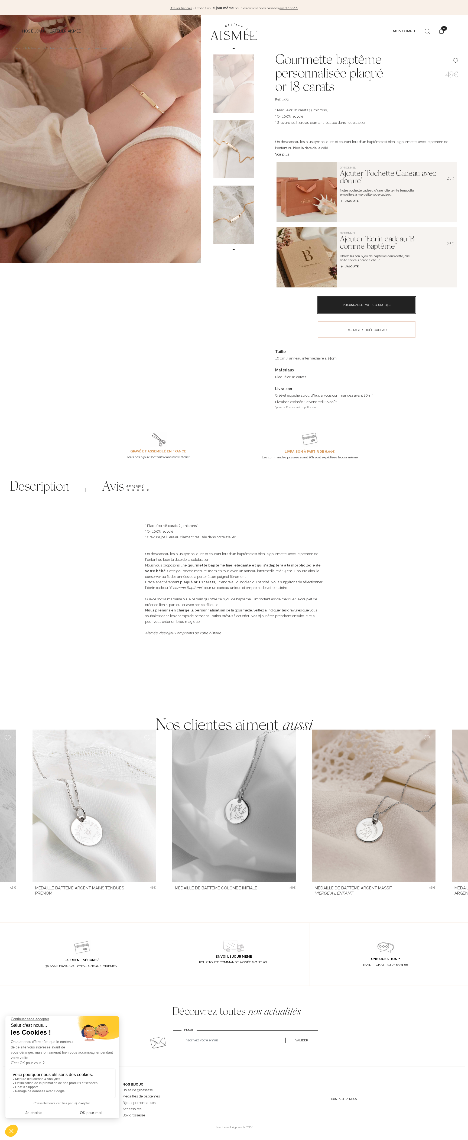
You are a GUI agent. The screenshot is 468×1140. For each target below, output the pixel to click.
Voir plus (282, 154)
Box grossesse (133, 1115)
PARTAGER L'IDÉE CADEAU (367, 330)
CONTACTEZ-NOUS (344, 1098)
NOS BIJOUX (132, 1084)
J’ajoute (352, 200)
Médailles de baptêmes (141, 1096)
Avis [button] (112, 487)
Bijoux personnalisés (138, 1103)
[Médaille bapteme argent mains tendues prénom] (94, 806)
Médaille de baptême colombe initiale (216, 888)
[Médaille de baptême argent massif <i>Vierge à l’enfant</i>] (373, 806)
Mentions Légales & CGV (234, 1127)
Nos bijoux (33, 31)
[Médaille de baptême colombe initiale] (234, 806)
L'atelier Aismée (65, 31)
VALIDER (301, 1040)
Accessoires (131, 1109)
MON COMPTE (404, 31)
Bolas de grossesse (137, 1090)
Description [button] (39, 487)
